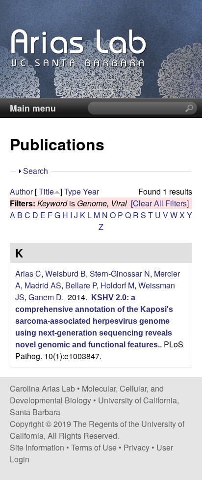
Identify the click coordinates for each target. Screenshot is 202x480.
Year (91, 191)
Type (72, 191)
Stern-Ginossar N (120, 273)
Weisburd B (65, 273)
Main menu (33, 108)
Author (21, 191)
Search (35, 170)
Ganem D (45, 297)
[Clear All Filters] (160, 203)
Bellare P (81, 285)
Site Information (37, 447)
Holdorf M (117, 285)
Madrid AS (43, 285)
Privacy (137, 447)
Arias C (28, 273)
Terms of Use (94, 447)
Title (46, 191)
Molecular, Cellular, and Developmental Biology (87, 394)
